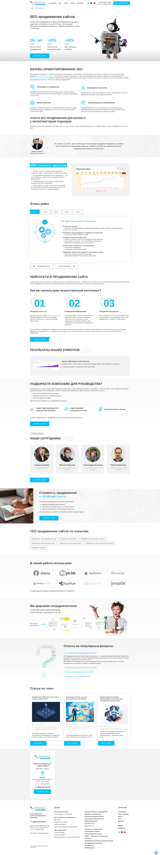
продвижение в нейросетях (75, 728)
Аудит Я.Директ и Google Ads (63, 814)
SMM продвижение (91, 821)
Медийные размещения (92, 814)
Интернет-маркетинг (45, 728)
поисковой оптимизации (45, 76)
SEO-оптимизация (87, 726)
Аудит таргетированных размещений (65, 827)
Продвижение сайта (87, 728)
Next (89, 350)
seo (81, 726)
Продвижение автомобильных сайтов (92, 538)
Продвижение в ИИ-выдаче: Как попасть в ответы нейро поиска (45, 698)
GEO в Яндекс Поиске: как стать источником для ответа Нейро (76, 698)
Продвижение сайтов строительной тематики (100, 543)
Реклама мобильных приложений (96, 811)
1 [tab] (97, 191)
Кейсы (72, 3)
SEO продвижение (60, 830)
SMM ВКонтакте (90, 823)
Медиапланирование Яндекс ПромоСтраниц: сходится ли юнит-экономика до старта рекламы (111, 698)
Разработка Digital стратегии (94, 816)
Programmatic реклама (92, 831)
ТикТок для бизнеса (60, 824)
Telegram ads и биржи (60, 822)
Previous (84, 350)
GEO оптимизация (38, 726)
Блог (60, 3)
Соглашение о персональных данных (39, 846)
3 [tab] (100, 191)
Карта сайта (33, 847)
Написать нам (42, 791)
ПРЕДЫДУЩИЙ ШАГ (43, 266)
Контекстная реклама (61, 811)
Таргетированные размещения (64, 817)
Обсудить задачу (39, 480)
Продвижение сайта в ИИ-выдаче (48, 729)
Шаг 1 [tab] (35, 211)
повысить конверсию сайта (39, 78)
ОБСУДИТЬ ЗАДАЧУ (39, 56)
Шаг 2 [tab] (45, 211)
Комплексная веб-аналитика (94, 818)
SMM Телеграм (89, 826)
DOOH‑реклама (90, 848)
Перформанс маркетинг (39, 547)
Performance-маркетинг (108, 728)
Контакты (80, 3)
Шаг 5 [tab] (78, 211)
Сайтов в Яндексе (59, 835)
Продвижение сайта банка (68, 538)
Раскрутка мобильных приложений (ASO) (67, 837)
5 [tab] (104, 191)
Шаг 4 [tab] (67, 211)
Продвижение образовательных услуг (43, 543)
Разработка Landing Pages (93, 829)
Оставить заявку (48, 518)
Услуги (66, 3)
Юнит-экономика (124, 729)
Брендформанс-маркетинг (93, 843)
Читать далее (38, 743)
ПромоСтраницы (115, 729)
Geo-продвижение (75, 726)
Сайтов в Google (59, 832)
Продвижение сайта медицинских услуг (44, 538)
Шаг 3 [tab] (56, 211)
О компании (52, 3)
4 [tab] (102, 191)
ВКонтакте (57, 819)
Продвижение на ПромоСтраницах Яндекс (99, 841)
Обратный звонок (121, 3)
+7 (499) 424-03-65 (104, 2)
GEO (69, 726)
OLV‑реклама (89, 845)
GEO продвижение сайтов (93, 834)
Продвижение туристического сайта (70, 543)
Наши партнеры (123, 814)
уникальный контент (54, 315)
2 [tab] (99, 191)
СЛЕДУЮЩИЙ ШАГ (64, 266)
